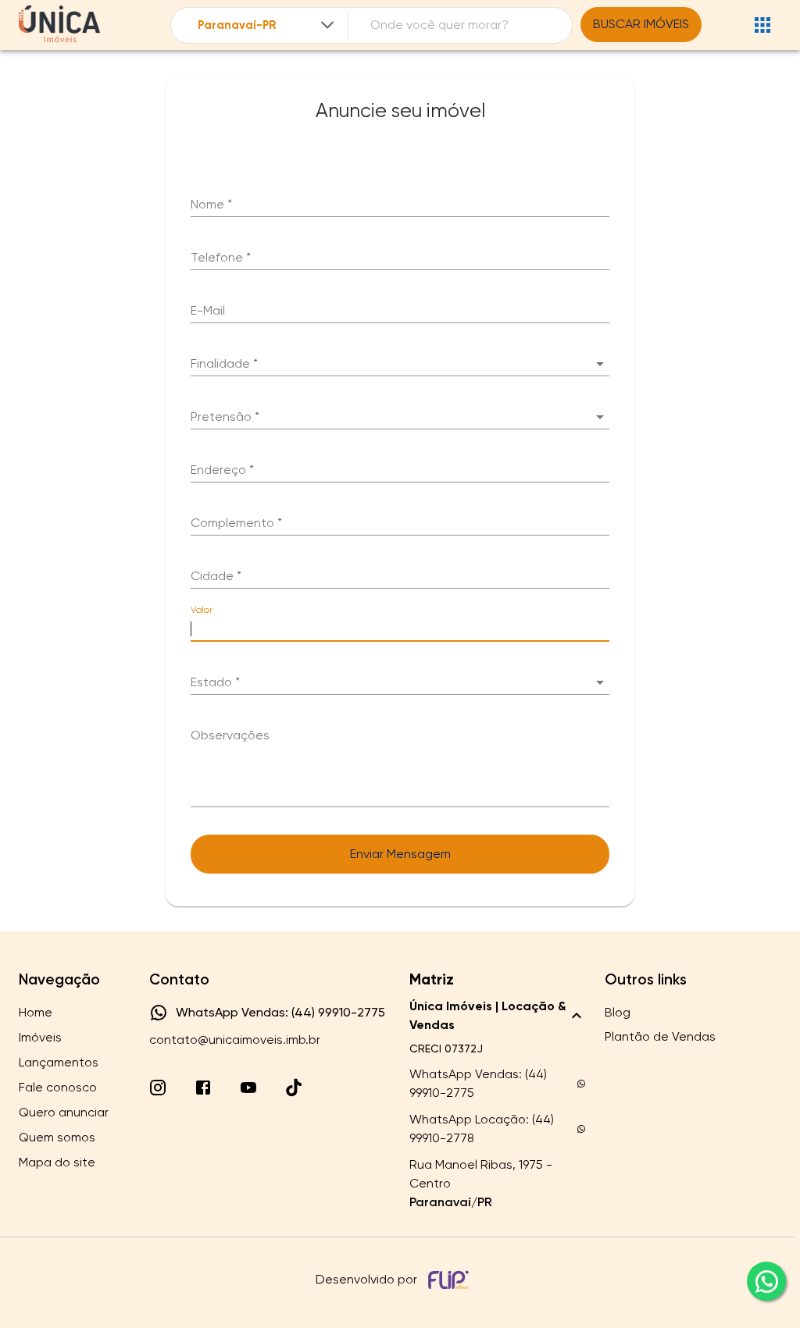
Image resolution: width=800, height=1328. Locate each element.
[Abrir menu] (762, 25)
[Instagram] (158, 1087)
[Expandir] (327, 25)
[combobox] (267, 25)
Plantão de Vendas (660, 1036)
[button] (400, 363)
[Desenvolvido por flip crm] (450, 1279)
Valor (201, 609)
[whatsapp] (766, 1281)
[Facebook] (203, 1087)
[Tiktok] (293, 1087)
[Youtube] (248, 1087)
